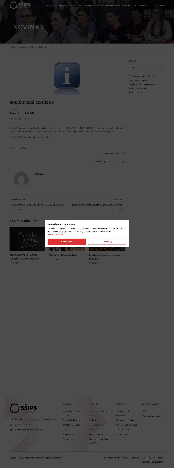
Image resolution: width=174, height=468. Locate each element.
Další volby (107, 242)
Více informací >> (55, 234)
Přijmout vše (66, 242)
